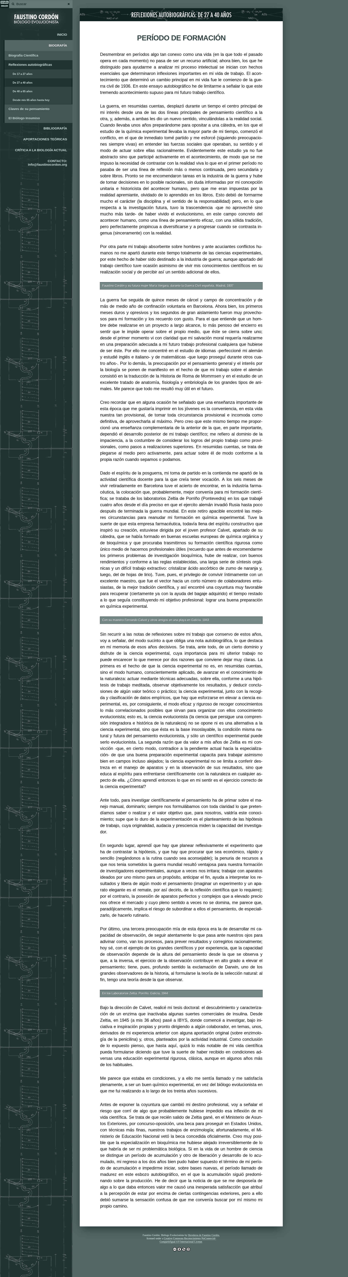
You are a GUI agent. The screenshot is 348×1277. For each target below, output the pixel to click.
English (4, 6)
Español (4, 2)
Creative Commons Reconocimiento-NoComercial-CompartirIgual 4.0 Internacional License (188, 1240)
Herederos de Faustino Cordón (203, 1235)
